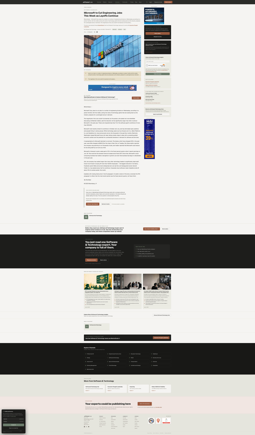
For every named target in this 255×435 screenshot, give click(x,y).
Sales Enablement (102, 424)
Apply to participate (157, 114)
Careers (136, 423)
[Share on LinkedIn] (97, 32)
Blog (136, 2)
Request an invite (158, 2)
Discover (110, 2)
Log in (150, 2)
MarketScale (101, 25)
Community (124, 2)
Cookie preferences (168, 433)
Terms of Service (156, 433)
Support (136, 428)
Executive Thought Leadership (152, 81)
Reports (112, 421)
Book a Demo (137, 426)
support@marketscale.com (151, 71)
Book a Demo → (86, 424)
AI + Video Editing (102, 421)
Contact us (86, 423)
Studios (112, 423)
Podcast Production (102, 423)
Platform (105, 2)
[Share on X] (95, 32)
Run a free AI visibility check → (151, 228)
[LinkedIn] (84, 426)
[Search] (147, 2)
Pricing (131, 2)
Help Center (113, 428)
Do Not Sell (161, 433)
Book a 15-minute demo (145, 403)
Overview (99, 2)
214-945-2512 (164, 70)
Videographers (125, 421)
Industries (117, 2)
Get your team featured (92, 204)
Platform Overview (102, 417)
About (140, 2)
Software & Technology (90, 9)
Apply (124, 426)
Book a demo (136, 98)
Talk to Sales (137, 421)
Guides (124, 424)
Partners (136, 424)
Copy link (90, 32)
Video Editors (125, 419)
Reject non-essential (13, 428)
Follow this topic (157, 74)
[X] (86, 426)
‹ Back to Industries (87, 7)
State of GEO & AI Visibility (151, 85)
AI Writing (101, 419)
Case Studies (113, 419)
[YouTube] (88, 426)
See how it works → (149, 52)
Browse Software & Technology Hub (162, 315)
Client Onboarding (114, 426)
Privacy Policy (149, 433)
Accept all (13, 424)
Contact (136, 419)
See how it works (106, 204)
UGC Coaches (125, 423)
